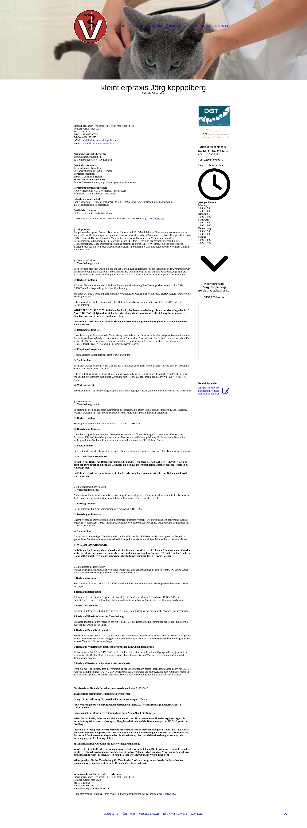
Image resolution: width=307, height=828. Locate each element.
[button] (285, 814)
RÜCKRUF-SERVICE (175, 813)
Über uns (137, 26)
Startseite (118, 26)
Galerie (192, 26)
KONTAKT (197, 813)
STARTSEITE (110, 813)
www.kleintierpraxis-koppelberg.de (100, 143)
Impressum (221, 26)
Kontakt (175, 26)
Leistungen (156, 26)
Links (206, 26)
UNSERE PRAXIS (149, 813)
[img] (153, 40)
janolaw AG (159, 218)
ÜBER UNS (128, 813)
